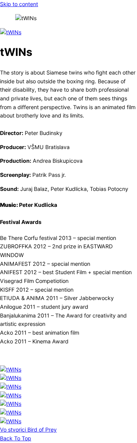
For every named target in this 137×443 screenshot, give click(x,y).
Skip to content (19, 4)
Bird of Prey (41, 429)
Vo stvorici (13, 429)
